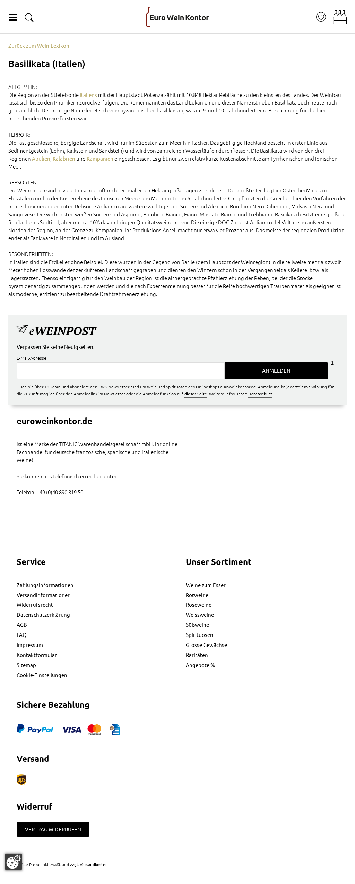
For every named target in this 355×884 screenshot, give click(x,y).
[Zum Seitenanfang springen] (177, 879)
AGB (22, 624)
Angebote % (200, 664)
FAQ (22, 634)
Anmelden (276, 370)
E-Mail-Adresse (31, 357)
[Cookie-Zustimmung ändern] (13, 862)
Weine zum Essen (206, 584)
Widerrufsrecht (35, 604)
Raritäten (197, 654)
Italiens (88, 94)
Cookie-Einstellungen (42, 674)
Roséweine (198, 604)
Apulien (41, 158)
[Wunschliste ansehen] (321, 17)
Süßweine (197, 624)
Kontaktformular (37, 654)
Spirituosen (199, 634)
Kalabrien (64, 158)
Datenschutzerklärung (43, 614)
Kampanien (100, 158)
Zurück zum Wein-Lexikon (38, 45)
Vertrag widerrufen (53, 829)
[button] (340, 17)
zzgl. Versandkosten (89, 864)
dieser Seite (195, 393)
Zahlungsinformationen (45, 584)
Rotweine (197, 595)
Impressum (30, 644)
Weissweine (200, 614)
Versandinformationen (44, 595)
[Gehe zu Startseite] (177, 17)
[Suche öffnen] (29, 17)
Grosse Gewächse (206, 644)
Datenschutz (260, 393)
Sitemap (26, 664)
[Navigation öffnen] (13, 17)
